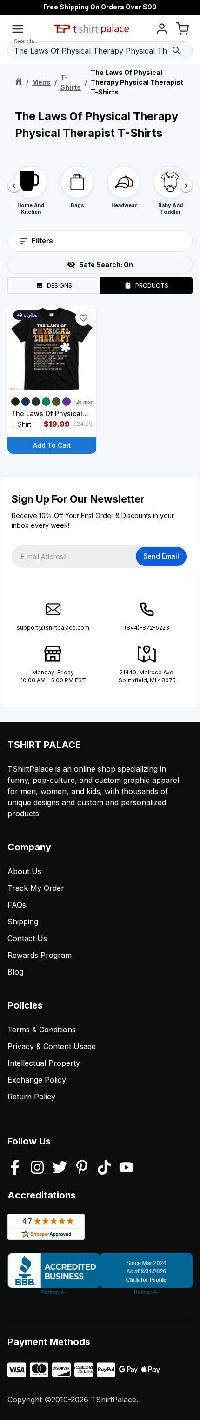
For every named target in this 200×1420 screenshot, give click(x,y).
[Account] (162, 30)
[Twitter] (59, 1168)
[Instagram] (37, 1168)
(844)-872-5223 (147, 627)
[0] (182, 30)
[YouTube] (126, 1168)
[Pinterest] (81, 1168)
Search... (25, 41)
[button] (83, 318)
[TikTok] (104, 1168)
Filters (42, 241)
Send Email (161, 556)
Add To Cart (52, 445)
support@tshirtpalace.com (53, 627)
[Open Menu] (17, 30)
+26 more (84, 401)
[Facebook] (14, 1168)
